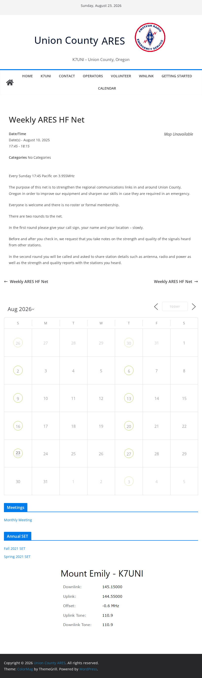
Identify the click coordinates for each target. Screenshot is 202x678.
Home (27, 76)
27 (129, 454)
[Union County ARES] (10, 82)
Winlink (146, 76)
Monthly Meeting (18, 520)
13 (129, 398)
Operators (93, 76)
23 (18, 453)
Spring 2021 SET (17, 556)
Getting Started (177, 76)
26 (18, 343)
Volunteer (121, 76)
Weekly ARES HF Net (29, 281)
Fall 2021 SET (14, 548)
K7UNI (46, 76)
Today (175, 306)
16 (18, 426)
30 (129, 343)
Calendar (107, 88)
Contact (67, 76)
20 (129, 426)
